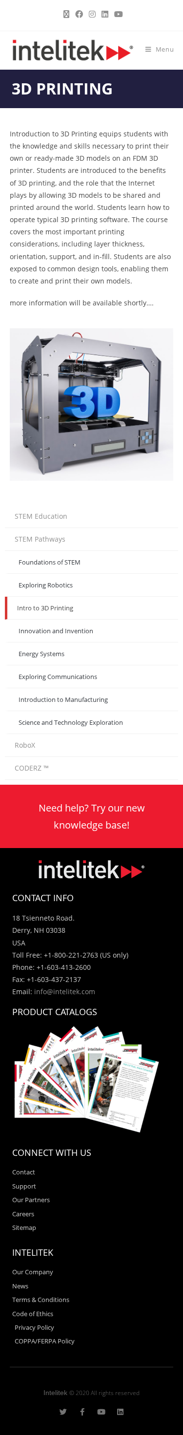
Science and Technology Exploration (71, 722)
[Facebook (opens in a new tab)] (79, 14)
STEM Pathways (40, 539)
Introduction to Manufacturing (63, 699)
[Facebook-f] (82, 1412)
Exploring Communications (58, 676)
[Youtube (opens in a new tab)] (117, 14)
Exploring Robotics (46, 585)
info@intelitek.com (64, 991)
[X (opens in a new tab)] (66, 14)
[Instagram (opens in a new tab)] (92, 14)
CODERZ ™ (32, 768)
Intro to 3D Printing (45, 608)
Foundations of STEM (50, 562)
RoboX (25, 745)
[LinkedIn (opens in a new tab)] (105, 14)
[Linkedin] (120, 1412)
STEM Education (41, 516)
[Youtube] (101, 1412)
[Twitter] (63, 1412)
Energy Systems (41, 653)
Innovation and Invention (56, 630)
